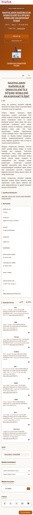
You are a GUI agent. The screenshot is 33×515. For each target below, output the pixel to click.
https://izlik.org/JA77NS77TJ (12, 293)
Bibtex (29, 302)
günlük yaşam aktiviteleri (23, 196)
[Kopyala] (28, 318)
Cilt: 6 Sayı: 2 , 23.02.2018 (12, 454)
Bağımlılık (4, 196)
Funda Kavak (21, 28)
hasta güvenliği (6, 198)
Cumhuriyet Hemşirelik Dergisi (16, 64)
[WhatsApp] (10, 503)
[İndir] (28, 488)
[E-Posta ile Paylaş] (28, 503)
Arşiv (4, 447)
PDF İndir (15, 36)
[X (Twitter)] (16, 503)
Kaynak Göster (16, 40)
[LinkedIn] (22, 503)
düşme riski (11, 196)
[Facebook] (4, 503)
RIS (22, 302)
